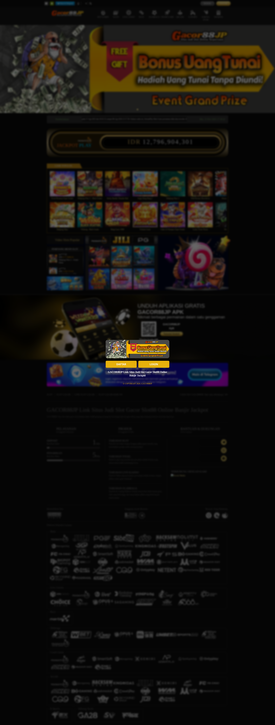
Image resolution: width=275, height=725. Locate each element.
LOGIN (154, 364)
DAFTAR (121, 364)
